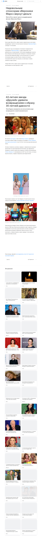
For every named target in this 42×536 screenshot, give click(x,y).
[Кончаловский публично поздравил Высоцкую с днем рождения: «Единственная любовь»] (12, 527)
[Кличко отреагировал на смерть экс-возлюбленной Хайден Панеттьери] (29, 527)
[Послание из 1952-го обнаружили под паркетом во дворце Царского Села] (29, 395)
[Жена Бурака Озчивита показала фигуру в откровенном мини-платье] (29, 362)
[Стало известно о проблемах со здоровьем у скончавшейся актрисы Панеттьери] (12, 279)
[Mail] (3, 1)
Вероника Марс (32, 43)
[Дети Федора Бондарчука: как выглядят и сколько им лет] (29, 378)
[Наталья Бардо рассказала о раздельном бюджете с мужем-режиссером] (12, 477)
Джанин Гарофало (30, 200)
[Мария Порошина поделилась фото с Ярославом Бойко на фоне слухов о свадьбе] (29, 312)
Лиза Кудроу (13, 138)
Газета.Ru (17, 5)
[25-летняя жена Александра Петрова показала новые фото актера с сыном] (29, 494)
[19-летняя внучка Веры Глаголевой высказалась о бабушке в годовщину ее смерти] (29, 461)
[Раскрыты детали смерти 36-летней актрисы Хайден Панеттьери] (29, 510)
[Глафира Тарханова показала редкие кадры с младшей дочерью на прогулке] (29, 345)
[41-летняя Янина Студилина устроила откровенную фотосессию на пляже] (12, 411)
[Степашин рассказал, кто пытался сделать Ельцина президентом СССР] (12, 461)
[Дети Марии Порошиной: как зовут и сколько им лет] (12, 296)
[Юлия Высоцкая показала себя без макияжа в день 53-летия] (12, 494)
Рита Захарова (11, 113)
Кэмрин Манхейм (21, 200)
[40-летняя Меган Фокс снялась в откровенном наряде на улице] (29, 411)
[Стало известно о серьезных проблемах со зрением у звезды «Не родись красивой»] (12, 444)
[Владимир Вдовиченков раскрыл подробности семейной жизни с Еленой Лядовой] (12, 312)
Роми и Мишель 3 (10, 151)
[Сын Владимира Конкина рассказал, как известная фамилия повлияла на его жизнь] (12, 428)
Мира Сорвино (25, 138)
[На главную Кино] (5, 1)
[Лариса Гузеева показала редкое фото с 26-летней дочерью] (29, 329)
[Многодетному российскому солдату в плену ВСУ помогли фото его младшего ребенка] (12, 329)
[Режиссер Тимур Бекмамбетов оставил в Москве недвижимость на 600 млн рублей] (12, 510)
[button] (21, 125)
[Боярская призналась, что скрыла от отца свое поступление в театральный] (29, 428)
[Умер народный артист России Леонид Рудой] (29, 279)
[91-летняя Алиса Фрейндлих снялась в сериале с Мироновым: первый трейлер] (29, 296)
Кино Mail (17, 94)
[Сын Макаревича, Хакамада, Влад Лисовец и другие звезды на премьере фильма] (29, 477)
